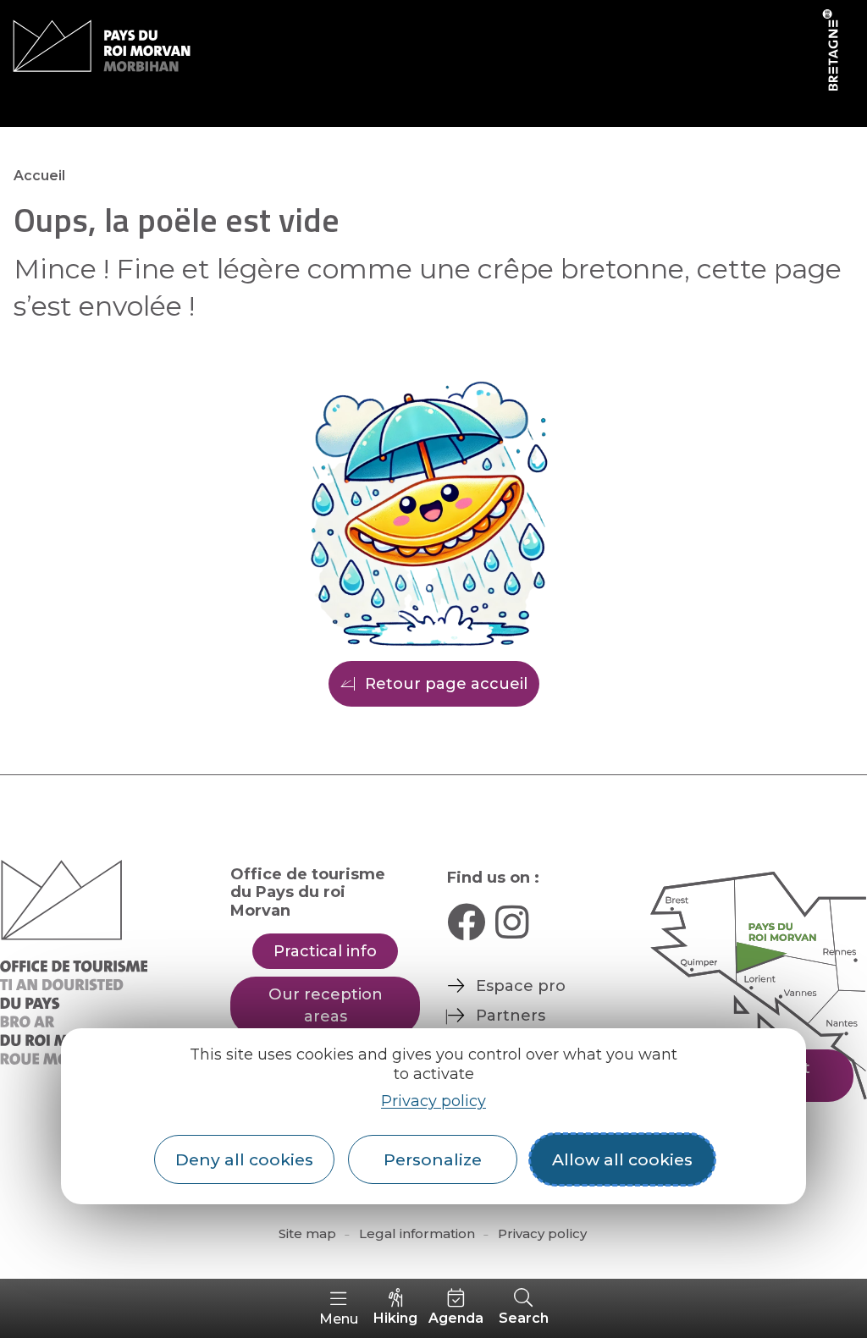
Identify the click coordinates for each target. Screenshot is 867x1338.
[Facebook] (466, 922)
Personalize (433, 1159)
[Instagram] (512, 922)
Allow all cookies (622, 1159)
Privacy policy (433, 1101)
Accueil (39, 176)
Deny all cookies (244, 1159)
